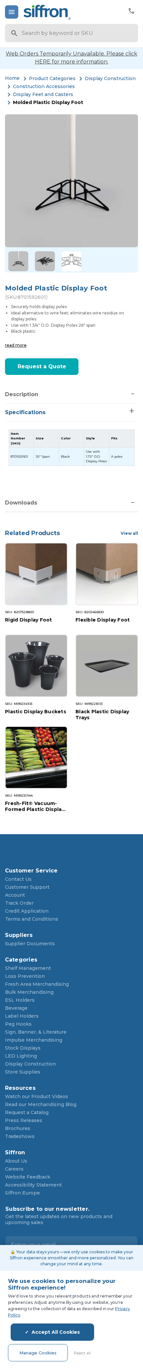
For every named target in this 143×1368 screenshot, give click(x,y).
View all (129, 533)
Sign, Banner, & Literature (36, 1032)
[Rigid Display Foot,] (36, 574)
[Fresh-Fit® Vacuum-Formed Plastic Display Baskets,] (36, 757)
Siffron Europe (22, 1193)
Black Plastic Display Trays (102, 714)
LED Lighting (21, 1056)
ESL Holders (20, 1000)
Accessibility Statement (33, 1185)
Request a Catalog (27, 1112)
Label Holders (22, 1016)
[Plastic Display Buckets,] (36, 665)
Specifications (25, 412)
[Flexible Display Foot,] (106, 574)
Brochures (17, 1128)
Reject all (82, 1352)
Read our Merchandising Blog (40, 1104)
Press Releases (23, 1120)
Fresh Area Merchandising (37, 984)
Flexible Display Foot (102, 620)
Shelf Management (28, 968)
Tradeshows (20, 1136)
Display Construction (30, 1064)
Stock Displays (23, 1048)
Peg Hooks (18, 1024)
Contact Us (18, 879)
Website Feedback (27, 1177)
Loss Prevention (25, 976)
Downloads (21, 503)
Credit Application (27, 911)
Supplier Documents (30, 944)
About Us (16, 1161)
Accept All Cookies (56, 1332)
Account (15, 895)
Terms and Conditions (31, 919)
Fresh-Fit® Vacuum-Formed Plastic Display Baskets (35, 806)
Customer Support (27, 887)
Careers (14, 1169)
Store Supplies (22, 1072)
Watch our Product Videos (36, 1096)
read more (16, 345)
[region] (72, 447)
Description (21, 394)
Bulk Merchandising (29, 992)
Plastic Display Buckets (35, 712)
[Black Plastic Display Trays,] (106, 665)
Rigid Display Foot (28, 620)
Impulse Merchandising (33, 1040)
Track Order (19, 903)
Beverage (16, 1008)
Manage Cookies (38, 1352)
